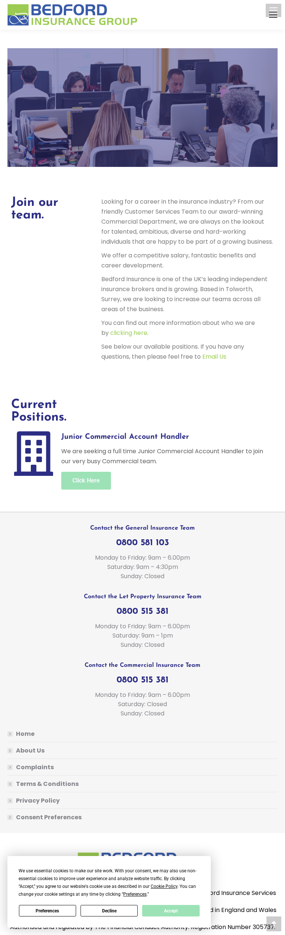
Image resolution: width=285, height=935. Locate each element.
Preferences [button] (135, 894)
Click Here (86, 480)
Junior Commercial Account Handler (125, 437)
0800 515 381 (142, 611)
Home (25, 734)
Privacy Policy (38, 800)
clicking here (128, 333)
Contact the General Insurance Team (142, 528)
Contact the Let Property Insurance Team (143, 597)
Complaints (35, 767)
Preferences (47, 910)
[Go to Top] (273, 923)
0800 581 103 (142, 543)
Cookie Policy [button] (164, 886)
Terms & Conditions (47, 784)
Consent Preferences (49, 817)
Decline (109, 910)
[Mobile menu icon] (273, 14)
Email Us (214, 356)
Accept (171, 910)
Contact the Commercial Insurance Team (142, 665)
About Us (30, 750)
